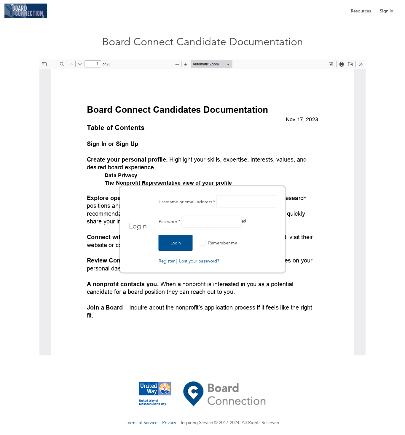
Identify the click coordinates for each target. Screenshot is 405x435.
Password (170, 221)
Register (167, 261)
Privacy (169, 422)
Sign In (386, 11)
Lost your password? (199, 261)
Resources (361, 11)
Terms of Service (141, 422)
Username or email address (187, 201)
